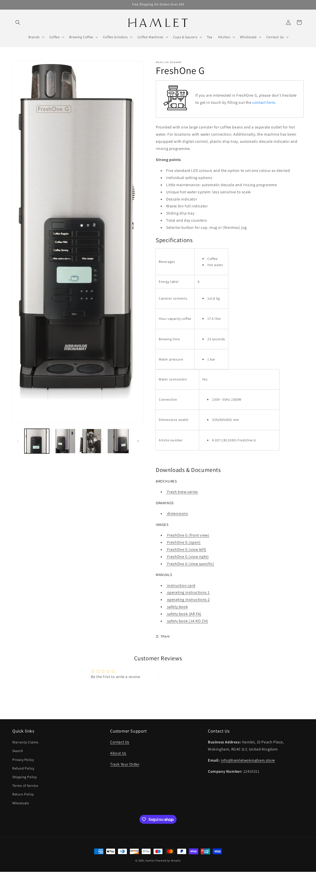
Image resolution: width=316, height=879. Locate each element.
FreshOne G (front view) (188, 535)
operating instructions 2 (188, 599)
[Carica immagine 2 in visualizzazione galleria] (64, 441)
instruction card (181, 585)
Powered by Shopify (168, 860)
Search (17, 751)
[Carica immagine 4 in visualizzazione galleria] (118, 441)
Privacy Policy (23, 759)
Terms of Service (25, 785)
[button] (17, 22)
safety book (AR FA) (184, 613)
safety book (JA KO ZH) (187, 621)
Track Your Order (124, 764)
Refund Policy (23, 768)
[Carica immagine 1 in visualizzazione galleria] (36, 441)
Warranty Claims (25, 742)
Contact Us (119, 742)
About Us (118, 753)
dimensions (177, 513)
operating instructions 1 (188, 592)
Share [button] (165, 636)
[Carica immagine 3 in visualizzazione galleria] (91, 441)
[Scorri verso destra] (138, 441)
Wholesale (20, 803)
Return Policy (23, 794)
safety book (177, 606)
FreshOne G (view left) (186, 549)
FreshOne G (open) (184, 542)
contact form (263, 102)
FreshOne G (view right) (188, 556)
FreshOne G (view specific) (190, 563)
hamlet (150, 860)
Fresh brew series (182, 491)
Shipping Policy (24, 777)
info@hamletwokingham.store (248, 760)
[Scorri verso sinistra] (17, 441)
